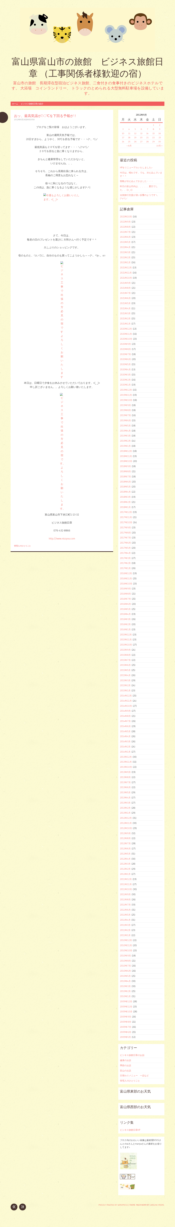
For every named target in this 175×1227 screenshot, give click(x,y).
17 (123, 137)
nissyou (31, 119)
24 (123, 141)
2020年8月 (125, 349)
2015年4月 (125, 675)
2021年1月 (125, 323)
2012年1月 (125, 874)
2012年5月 (125, 853)
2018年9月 (125, 466)
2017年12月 (126, 512)
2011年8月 (125, 899)
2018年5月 (125, 486)
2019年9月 (125, 405)
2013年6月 (125, 787)
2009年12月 (126, 1001)
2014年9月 (125, 710)
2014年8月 (125, 716)
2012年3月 (125, 863)
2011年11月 (126, 884)
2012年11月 (126, 823)
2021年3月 (125, 313)
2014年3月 (125, 741)
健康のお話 (125, 1060)
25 (129, 141)
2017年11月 (126, 517)
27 (141, 141)
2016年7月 (125, 598)
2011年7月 (125, 904)
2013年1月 (125, 812)
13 (141, 133)
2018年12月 (126, 451)
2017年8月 (125, 532)
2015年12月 (126, 634)
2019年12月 (126, 389)
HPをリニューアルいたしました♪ (136, 167)
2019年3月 (125, 435)
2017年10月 (126, 522)
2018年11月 (126, 456)
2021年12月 (126, 267)
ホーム (15, 103)
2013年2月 (125, 807)
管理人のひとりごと (22, 546)
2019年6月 (125, 420)
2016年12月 (126, 573)
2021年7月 (125, 293)
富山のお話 (125, 1070)
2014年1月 (125, 751)
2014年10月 (126, 705)
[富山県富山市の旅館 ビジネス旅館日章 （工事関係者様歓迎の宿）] (87, 30)
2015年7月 (125, 660)
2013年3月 (125, 802)
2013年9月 (125, 772)
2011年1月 (125, 935)
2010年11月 (126, 945)
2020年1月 (125, 384)
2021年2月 (125, 318)
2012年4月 (125, 858)
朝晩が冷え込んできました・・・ (136, 181)
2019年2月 (125, 440)
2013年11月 (126, 761)
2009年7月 (125, 1027)
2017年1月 (125, 568)
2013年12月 (126, 756)
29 (153, 141)
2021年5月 (125, 303)
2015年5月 (125, 670)
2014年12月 (126, 695)
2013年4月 (125, 797)
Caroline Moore (157, 1205)
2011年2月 (125, 930)
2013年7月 (125, 782)
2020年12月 (126, 328)
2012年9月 (125, 833)
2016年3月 (125, 619)
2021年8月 (125, 287)
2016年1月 (125, 629)
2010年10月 (126, 950)
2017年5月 (125, 547)
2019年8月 (125, 410)
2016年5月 (125, 609)
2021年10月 (126, 277)
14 (147, 133)
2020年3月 (125, 374)
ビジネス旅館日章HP (130, 1129)
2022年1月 (125, 262)
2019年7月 (125, 415)
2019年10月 (126, 400)
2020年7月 (125, 354)
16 (159, 133)
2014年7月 (125, 721)
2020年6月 (125, 359)
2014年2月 (125, 746)
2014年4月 (125, 736)
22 (153, 137)
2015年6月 (125, 665)
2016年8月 (125, 593)
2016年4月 (125, 614)
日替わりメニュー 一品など (134, 1075)
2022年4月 (125, 247)
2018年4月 (125, 491)
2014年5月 (125, 731)
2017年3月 (125, 558)
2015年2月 (125, 685)
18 (129, 137)
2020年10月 (126, 338)
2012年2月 (125, 868)
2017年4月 (125, 553)
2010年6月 (125, 970)
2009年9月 (125, 1016)
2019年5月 (125, 425)
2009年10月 (126, 1011)
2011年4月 (125, 919)
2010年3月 (125, 986)
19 (135, 137)
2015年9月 (125, 649)
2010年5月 (125, 976)
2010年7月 (125, 965)
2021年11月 (126, 272)
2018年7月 (125, 476)
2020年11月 (126, 333)
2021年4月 (125, 308)
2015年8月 (125, 655)
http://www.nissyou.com (62, 538)
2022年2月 (125, 257)
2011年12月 (126, 879)
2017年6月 (125, 542)
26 (135, 141)
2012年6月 (125, 848)
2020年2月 (125, 379)
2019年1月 (125, 446)
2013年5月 (125, 792)
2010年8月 (125, 960)
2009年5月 (125, 1037)
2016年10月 (126, 583)
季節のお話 (125, 1065)
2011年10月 (126, 889)
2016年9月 (125, 588)
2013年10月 (126, 767)
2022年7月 (125, 232)
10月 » (159, 145)
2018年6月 (125, 481)
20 (141, 137)
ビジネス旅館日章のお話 (132, 1055)
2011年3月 (125, 925)
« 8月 (129, 145)
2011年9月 (125, 894)
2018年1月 (125, 507)
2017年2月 (125, 563)
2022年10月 (126, 216)
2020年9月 (125, 344)
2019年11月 (126, 395)
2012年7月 (125, 843)
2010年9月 (125, 955)
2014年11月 (126, 700)
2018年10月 (126, 461)
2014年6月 (125, 726)
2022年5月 (125, 242)
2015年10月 (126, 644)
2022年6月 (125, 237)
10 (123, 133)
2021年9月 (125, 283)
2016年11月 (126, 578)
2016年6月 (125, 604)
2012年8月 (125, 838)
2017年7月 (125, 537)
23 (160, 137)
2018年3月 (125, 496)
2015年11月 (126, 639)
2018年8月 (125, 471)
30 (159, 141)
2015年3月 (125, 680)
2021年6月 (125, 298)
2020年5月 (125, 364)
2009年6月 (125, 1032)
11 (129, 133)
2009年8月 (125, 1021)
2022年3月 (125, 252)
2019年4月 (125, 430)
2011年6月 (125, 909)
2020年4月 (125, 369)
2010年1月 (125, 996)
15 (153, 133)
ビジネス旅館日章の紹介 (32, 103)
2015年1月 (125, 690)
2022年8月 (125, 226)
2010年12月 (126, 940)
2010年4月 (125, 981)
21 (147, 137)
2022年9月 (125, 221)
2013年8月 (125, 777)
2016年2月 (125, 624)
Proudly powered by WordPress (113, 1205)
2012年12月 (126, 818)
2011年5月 (125, 914)
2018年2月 (125, 502)
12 (135, 133)
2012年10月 (126, 828)
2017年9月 (125, 527)
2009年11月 (126, 1006)
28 (147, 141)
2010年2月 (125, 991)
